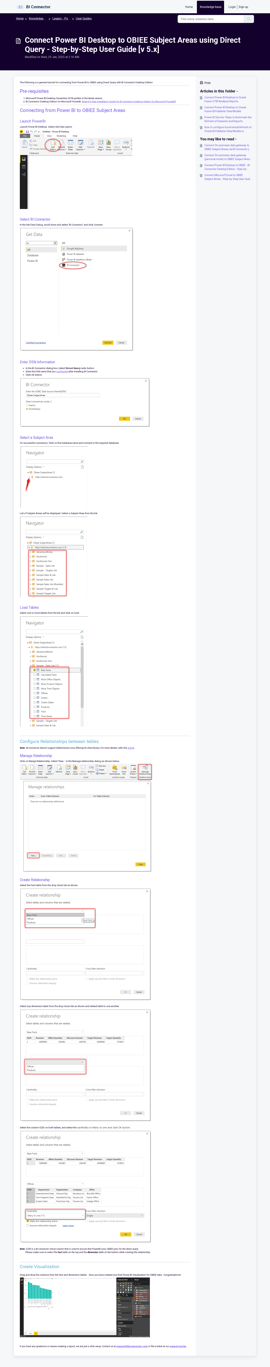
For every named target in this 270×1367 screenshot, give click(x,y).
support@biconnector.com (132, 1346)
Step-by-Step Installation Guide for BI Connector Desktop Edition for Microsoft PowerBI (129, 101)
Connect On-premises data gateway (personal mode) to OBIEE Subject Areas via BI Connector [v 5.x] (227, 157)
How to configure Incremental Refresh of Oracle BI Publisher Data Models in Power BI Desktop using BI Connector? (228, 129)
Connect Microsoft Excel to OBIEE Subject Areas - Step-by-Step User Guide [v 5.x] (227, 177)
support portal (178, 1346)
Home (189, 7)
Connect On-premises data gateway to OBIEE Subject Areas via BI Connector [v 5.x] (227, 147)
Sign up (243, 7)
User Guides (84, 18)
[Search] (249, 19)
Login (232, 7)
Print (207, 83)
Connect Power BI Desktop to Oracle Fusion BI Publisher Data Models (225, 109)
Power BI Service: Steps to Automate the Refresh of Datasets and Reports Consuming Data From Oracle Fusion (228, 119)
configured (62, 371)
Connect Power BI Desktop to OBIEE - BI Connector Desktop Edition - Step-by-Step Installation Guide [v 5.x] (227, 167)
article (131, 747)
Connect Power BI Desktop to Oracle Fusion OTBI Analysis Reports (225, 99)
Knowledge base (211, 7)
